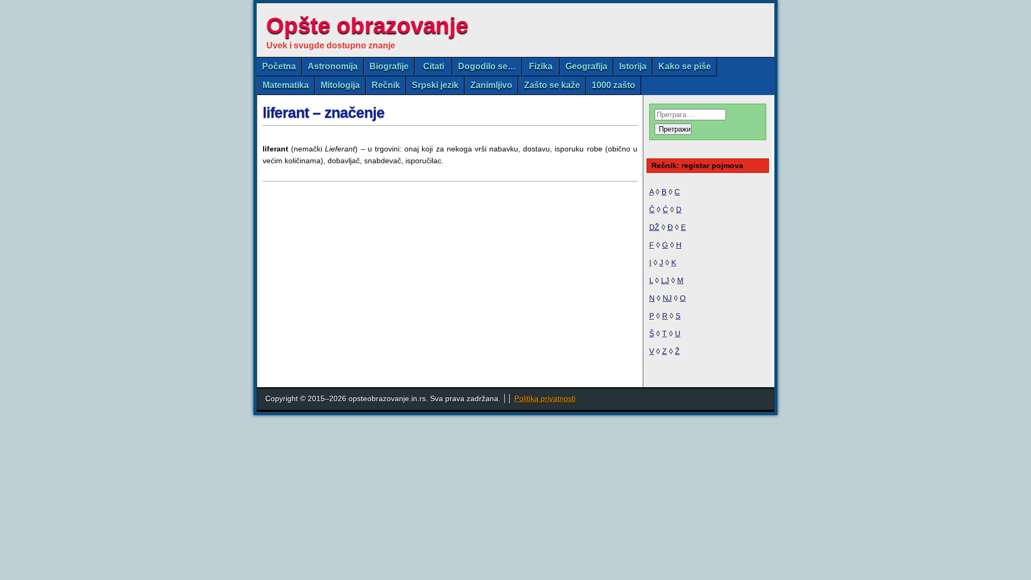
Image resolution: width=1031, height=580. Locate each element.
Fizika (541, 66)
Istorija (633, 66)
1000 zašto (613, 85)
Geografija (586, 66)
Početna (279, 66)
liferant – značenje (323, 112)
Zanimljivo (491, 85)
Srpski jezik (435, 85)
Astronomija (333, 66)
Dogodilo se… (487, 66)
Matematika (286, 85)
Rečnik (386, 85)
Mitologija (340, 85)
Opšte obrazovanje (367, 25)
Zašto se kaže (552, 85)
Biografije (389, 66)
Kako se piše (684, 66)
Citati (433, 66)
